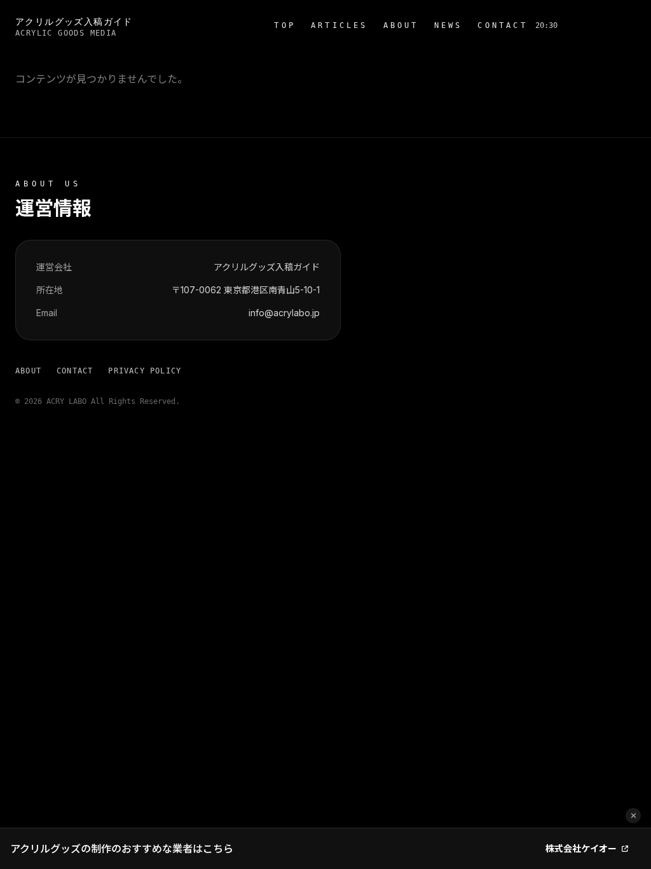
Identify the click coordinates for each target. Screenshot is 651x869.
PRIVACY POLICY (144, 370)
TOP (285, 25)
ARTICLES (339, 25)
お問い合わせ (600, 25)
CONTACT (502, 25)
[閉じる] (633, 815)
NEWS (448, 25)
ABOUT (401, 25)
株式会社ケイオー (581, 848)
